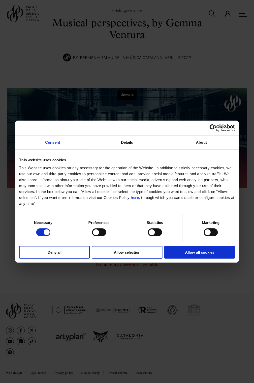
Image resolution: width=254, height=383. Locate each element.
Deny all (55, 252)
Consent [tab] (52, 142)
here (135, 197)
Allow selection (127, 252)
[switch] (99, 232)
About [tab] (201, 142)
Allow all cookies (199, 252)
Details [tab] (127, 142)
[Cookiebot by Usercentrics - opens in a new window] (213, 128)
